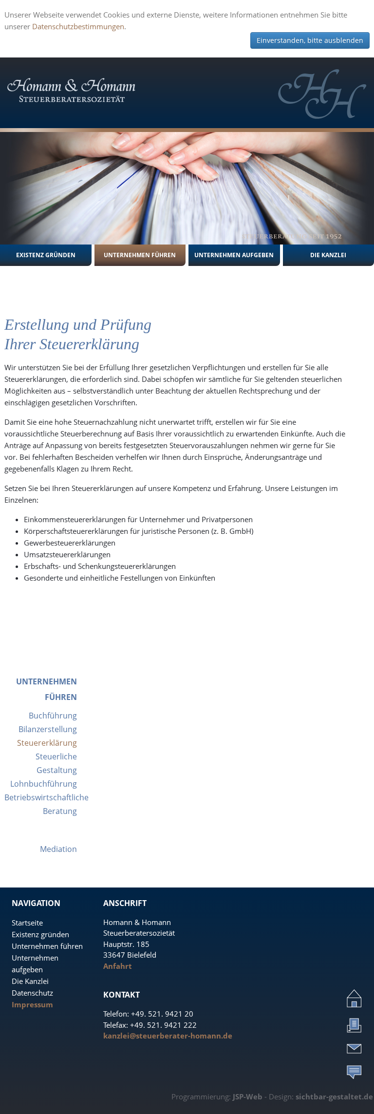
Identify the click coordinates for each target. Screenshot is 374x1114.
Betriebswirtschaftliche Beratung (40, 804)
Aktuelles (354, 1071)
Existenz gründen (45, 255)
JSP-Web (247, 1096)
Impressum (32, 1004)
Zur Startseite (354, 998)
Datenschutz (32, 993)
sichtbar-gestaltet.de (334, 1096)
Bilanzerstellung (48, 729)
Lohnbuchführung (43, 783)
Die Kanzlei (30, 981)
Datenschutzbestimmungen (78, 26)
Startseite (27, 922)
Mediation (58, 849)
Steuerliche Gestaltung (56, 763)
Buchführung (53, 715)
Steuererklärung (47, 742)
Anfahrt (117, 966)
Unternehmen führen (140, 255)
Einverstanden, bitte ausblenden (310, 40)
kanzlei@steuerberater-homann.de (167, 1035)
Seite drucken (354, 1025)
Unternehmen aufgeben (234, 255)
